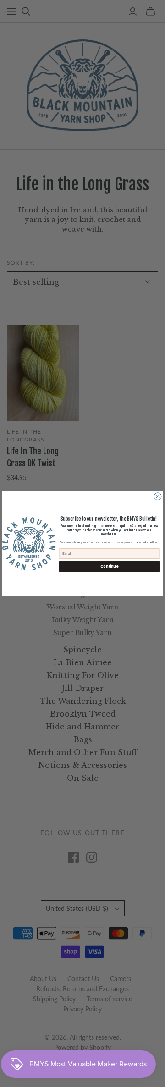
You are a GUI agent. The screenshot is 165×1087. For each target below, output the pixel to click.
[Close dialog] (157, 496)
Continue (109, 565)
